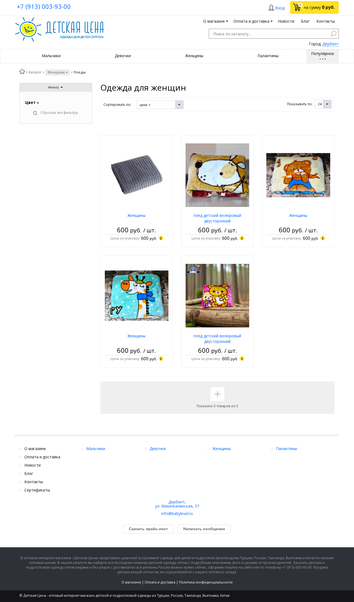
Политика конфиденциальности (206, 582)
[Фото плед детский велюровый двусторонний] (217, 174)
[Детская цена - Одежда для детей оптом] (59, 19)
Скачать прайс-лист (148, 529)
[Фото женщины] (136, 174)
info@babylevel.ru (177, 513)
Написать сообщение (204, 529)
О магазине (131, 582)
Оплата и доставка (160, 582)
